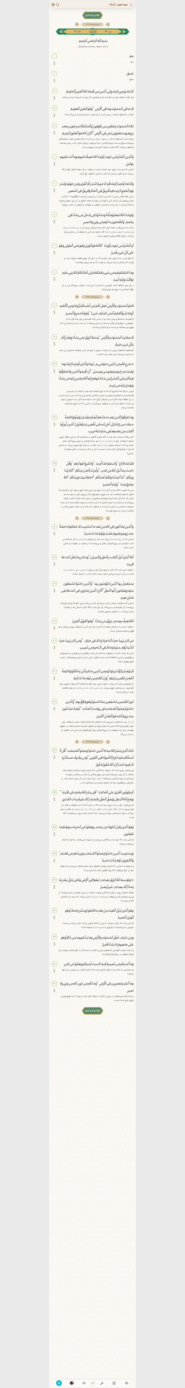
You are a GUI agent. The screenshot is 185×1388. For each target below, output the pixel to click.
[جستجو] (57, 4)
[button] (92, 24)
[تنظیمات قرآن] (53, 4)
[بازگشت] (131, 4)
